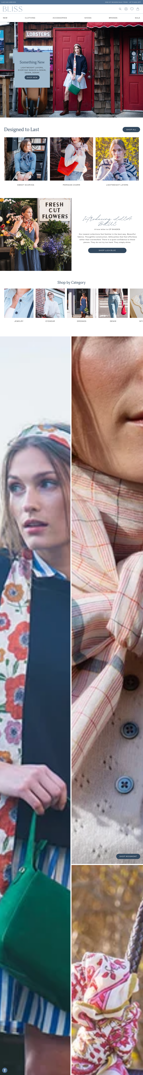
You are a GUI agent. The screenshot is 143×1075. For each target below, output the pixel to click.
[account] (126, 9)
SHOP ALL (131, 129)
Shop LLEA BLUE (107, 250)
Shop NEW (32, 77)
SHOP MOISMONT (128, 856)
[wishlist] (132, 9)
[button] (120, 9)
